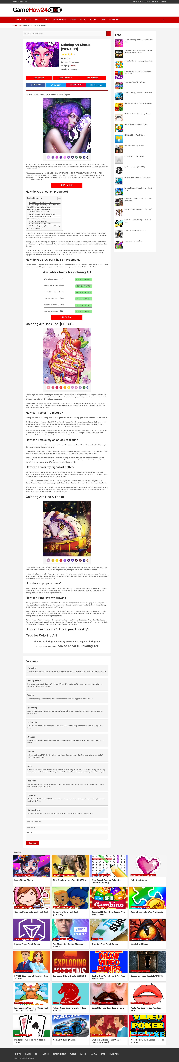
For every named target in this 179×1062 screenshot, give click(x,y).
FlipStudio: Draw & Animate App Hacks (138, 114)
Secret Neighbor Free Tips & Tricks (108, 1008)
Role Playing (103, 1003)
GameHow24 (29, 1058)
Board (24, 875)
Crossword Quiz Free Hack (134, 241)
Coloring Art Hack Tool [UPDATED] (39, 209)
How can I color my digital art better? (43, 216)
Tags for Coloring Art (35, 228)
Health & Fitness (28, 939)
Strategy (63, 1003)
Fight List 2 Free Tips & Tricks (135, 135)
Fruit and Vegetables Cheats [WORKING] (138, 103)
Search (108, 33)
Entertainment (59, 20)
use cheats (39, 78)
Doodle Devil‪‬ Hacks (139, 944)
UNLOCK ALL (67, 317)
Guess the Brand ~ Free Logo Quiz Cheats (139, 61)
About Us (155, 1)
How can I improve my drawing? (41, 223)
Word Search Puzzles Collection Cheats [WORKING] (106, 881)
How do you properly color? (40, 221)
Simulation (114, 20)
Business (25, 971)
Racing (69, 1035)
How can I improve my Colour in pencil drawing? (46, 226)
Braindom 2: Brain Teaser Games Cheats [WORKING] (107, 1041)
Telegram (97, 85)
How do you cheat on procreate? (43, 202)
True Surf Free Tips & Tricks (105, 944)
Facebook (37, 85)
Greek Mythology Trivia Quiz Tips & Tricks (138, 93)
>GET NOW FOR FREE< (83, 280)
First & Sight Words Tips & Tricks (136, 124)
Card (103, 20)
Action (46, 20)
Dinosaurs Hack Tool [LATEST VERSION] (138, 209)
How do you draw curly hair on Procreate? (46, 205)
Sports (69, 939)
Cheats (18, 20)
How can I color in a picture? (40, 212)
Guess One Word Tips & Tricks (135, 82)
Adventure (64, 907)
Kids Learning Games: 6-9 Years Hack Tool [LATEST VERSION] (31, 1009)
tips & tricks (92, 78)
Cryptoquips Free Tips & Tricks (135, 230)
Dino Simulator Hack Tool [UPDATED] (69, 880)
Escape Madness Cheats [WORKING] (147, 976)
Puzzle (73, 20)
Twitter (57, 85)
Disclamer (163, 1)
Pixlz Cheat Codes (139, 880)
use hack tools (65, 78)
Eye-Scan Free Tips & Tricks (134, 156)
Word (108, 875)
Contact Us (136, 1)
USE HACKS (67, 185)
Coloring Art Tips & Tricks (36, 219)
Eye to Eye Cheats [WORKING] (135, 167)
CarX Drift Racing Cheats (64, 1040)
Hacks (28, 20)
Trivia (30, 907)
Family (24, 1003)
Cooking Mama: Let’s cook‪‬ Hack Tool (31, 912)
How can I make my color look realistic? (44, 214)
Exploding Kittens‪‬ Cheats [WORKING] (69, 976)
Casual (93, 20)
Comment (32, 843)
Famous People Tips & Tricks (134, 146)
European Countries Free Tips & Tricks (138, 177)
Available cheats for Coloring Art (39, 207)
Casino (83, 20)
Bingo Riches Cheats (23, 880)
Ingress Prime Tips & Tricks (27, 944)
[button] (58, 199)
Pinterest (77, 85)
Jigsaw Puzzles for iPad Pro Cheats (147, 912)
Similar (17, 852)
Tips (36, 20)
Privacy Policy (146, 1)
